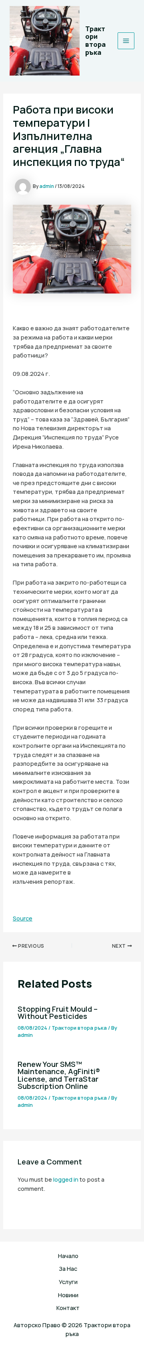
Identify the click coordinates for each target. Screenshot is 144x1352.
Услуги (68, 1282)
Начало (68, 1256)
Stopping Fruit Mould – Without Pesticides (58, 1012)
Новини (68, 1295)
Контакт (68, 1308)
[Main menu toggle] (126, 40)
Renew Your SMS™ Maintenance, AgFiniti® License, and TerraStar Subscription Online (59, 1075)
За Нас (68, 1268)
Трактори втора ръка (95, 40)
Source (22, 918)
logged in (65, 1179)
